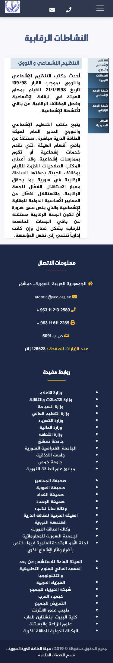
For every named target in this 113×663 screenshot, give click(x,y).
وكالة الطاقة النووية (50, 529)
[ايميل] (32, 8)
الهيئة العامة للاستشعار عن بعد (50, 562)
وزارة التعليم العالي (50, 414)
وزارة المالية (50, 427)
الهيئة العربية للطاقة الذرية (51, 515)
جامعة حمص (50, 462)
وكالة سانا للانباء (50, 508)
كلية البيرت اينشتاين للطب (50, 617)
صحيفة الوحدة (50, 502)
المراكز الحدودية (102, 123)
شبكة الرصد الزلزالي (100, 108)
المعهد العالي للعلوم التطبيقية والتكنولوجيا (50, 572)
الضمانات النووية (102, 78)
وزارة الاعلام (50, 393)
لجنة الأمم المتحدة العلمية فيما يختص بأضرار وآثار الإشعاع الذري (50, 547)
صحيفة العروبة (50, 488)
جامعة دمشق (51, 441)
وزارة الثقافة (50, 434)
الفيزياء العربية (50, 583)
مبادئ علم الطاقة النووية (50, 469)
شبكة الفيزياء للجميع (50, 589)
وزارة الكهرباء (50, 421)
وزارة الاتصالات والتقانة (50, 400)
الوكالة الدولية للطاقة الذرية (50, 631)
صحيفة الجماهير (50, 481)
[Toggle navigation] (100, 8)
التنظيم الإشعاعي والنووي (102, 65)
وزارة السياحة (50, 407)
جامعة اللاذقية (50, 455)
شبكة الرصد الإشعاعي (100, 93)
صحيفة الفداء (50, 495)
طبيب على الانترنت (50, 610)
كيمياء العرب (50, 596)
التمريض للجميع (50, 603)
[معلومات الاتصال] (62, 8)
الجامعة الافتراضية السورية (51, 448)
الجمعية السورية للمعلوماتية (50, 536)
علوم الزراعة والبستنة (50, 624)
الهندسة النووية (51, 522)
